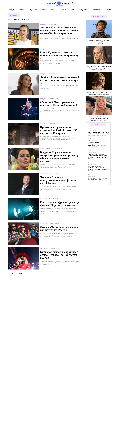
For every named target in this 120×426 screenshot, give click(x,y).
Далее (21, 273)
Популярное (45, 148)
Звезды (43, 24)
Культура (43, 123)
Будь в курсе (98, 124)
